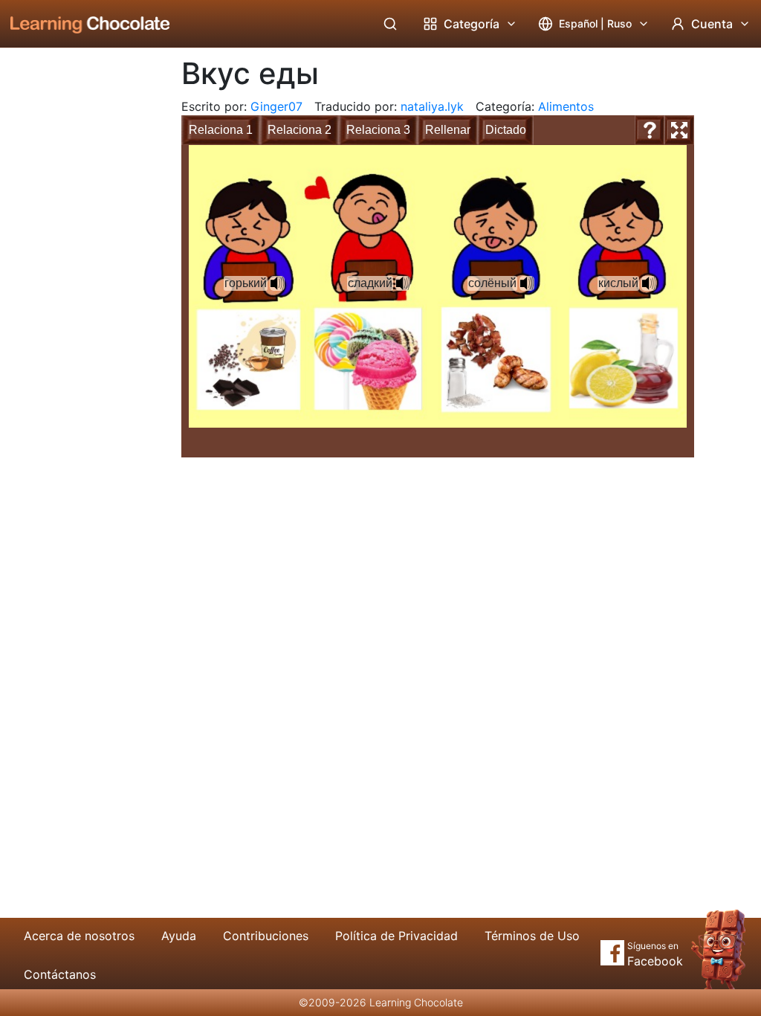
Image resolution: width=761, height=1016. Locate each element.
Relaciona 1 (221, 129)
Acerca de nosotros (79, 935)
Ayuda (178, 935)
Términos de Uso (532, 935)
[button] (277, 283)
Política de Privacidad (396, 935)
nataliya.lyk (432, 106)
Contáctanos (60, 974)
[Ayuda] (649, 130)
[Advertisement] (79, 294)
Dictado (505, 129)
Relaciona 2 (299, 129)
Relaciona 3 (378, 129)
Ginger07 (276, 106)
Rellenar (447, 129)
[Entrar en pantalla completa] (679, 130)
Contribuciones (265, 935)
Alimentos (566, 106)
